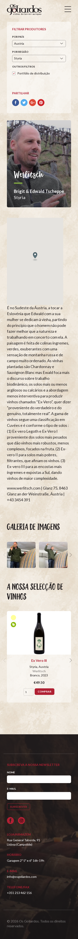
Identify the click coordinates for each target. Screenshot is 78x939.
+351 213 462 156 (19, 893)
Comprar (44, 691)
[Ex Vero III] (39, 633)
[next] (70, 555)
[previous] (5, 555)
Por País (18, 36)
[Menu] (68, 9)
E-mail (11, 788)
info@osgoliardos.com (22, 876)
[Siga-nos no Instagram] (21, 820)
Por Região (20, 51)
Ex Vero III (39, 660)
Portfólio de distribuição (33, 73)
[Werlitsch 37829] (53, 555)
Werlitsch (39, 671)
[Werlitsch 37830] (21, 555)
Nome (11, 772)
